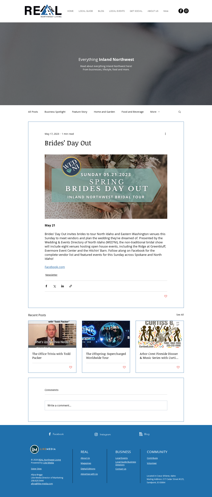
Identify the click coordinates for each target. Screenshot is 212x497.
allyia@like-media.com (42, 483)
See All (180, 314)
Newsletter (51, 274)
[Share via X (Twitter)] (54, 286)
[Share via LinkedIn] (62, 286)
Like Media (48, 462)
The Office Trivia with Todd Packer (51, 356)
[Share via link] (70, 286)
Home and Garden (104, 111)
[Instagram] (186, 10)
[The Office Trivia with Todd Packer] (52, 334)
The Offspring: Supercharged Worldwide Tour (106, 356)
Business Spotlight (55, 111)
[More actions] (165, 134)
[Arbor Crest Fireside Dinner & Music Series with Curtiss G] (160, 334)
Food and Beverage (133, 111)
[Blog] (141, 434)
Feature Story (79, 111)
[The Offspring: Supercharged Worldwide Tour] (106, 334)
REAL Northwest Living (49, 459)
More (153, 111)
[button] (179, 111)
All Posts (33, 111)
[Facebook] (180, 10)
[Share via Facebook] (46, 286)
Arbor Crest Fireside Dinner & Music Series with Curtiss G (159, 356)
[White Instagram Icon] (96, 434)
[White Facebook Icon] (50, 434)
